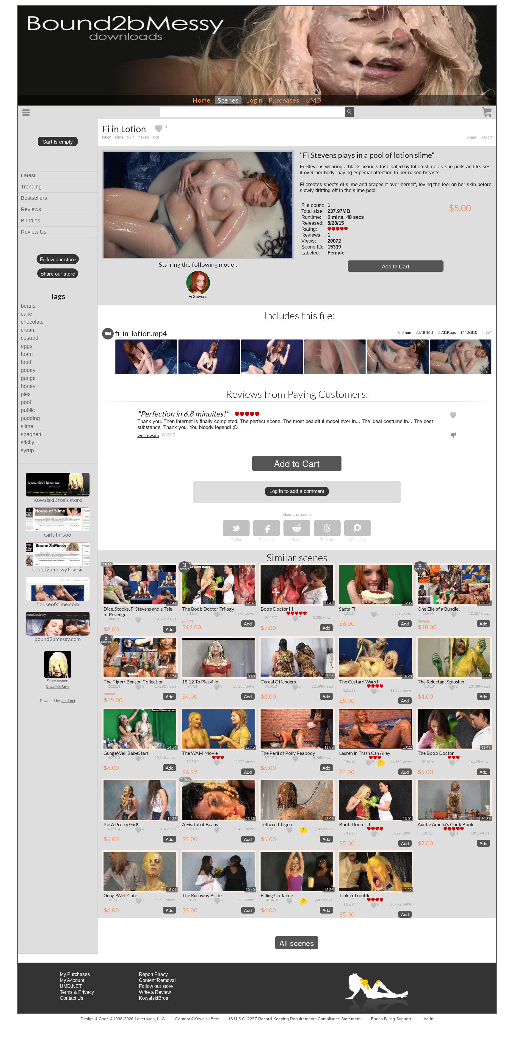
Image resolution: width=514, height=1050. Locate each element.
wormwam (148, 435)
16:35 (407, 603)
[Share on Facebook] (266, 528)
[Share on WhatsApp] (357, 528)
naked (143, 137)
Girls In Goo (57, 534)
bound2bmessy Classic (58, 569)
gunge (28, 378)
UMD (313, 100)
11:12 (407, 890)
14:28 (407, 676)
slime (27, 426)
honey (28, 386)
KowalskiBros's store (57, 499)
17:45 (250, 747)
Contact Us (71, 998)
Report (486, 137)
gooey (28, 370)
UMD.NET (71, 986)
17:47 (328, 603)
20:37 (486, 819)
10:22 (407, 747)
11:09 (329, 747)
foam (27, 354)
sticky (27, 442)
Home (201, 100)
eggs (26, 346)
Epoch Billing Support (391, 1018)
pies (26, 394)
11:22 (171, 819)
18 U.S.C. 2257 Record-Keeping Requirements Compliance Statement (294, 1018)
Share (471, 137)
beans (28, 306)
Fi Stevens (198, 296)
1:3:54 (171, 676)
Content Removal (157, 980)
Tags (57, 296)
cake (26, 314)
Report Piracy (153, 974)
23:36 (250, 819)
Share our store (57, 273)
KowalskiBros (57, 687)
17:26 (328, 676)
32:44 (171, 603)
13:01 (407, 819)
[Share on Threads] (327, 528)
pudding (30, 418)
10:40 (250, 890)
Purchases (284, 100)
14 (165, 127)
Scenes (228, 100)
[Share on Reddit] (296, 528)
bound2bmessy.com (58, 639)
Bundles (30, 221)
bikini (130, 137)
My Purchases (75, 974)
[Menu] (27, 112)
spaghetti (32, 434)
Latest (28, 175)
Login (254, 100)
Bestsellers (34, 198)
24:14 (171, 747)
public (28, 410)
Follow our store (58, 259)
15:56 (328, 890)
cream (28, 330)
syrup (27, 450)
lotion (106, 137)
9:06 (487, 676)
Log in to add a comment (296, 491)
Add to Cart (395, 266)
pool (26, 402)
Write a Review (155, 992)
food (26, 362)
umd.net (68, 701)
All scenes (296, 942)
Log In (427, 1018)
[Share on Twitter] (236, 528)
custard (29, 338)
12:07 (328, 819)
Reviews (31, 209)
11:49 (486, 747)
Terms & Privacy (77, 992)
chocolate (32, 322)
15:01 (171, 890)
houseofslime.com (58, 604)
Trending (31, 187)
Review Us (33, 232)
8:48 (251, 676)
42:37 (250, 603)
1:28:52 (484, 603)
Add (169, 629)
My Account (72, 980)
